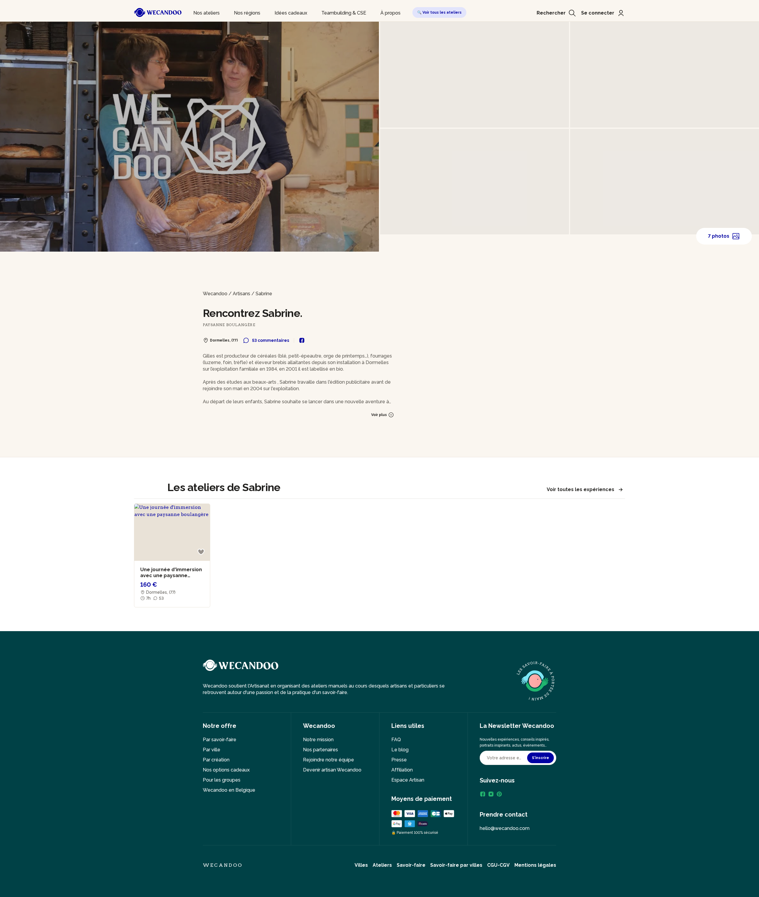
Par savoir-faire (219, 739)
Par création (216, 760)
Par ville (211, 749)
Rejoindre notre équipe (328, 760)
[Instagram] (491, 794)
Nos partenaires (320, 749)
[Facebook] (483, 794)
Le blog (400, 749)
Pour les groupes (221, 780)
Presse (399, 760)
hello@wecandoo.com (505, 828)
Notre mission (318, 739)
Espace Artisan (407, 780)
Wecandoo (215, 293)
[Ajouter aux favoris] (201, 552)
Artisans (241, 293)
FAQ (396, 739)
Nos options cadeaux (226, 770)
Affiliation (402, 770)
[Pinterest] (499, 794)
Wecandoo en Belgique (229, 790)
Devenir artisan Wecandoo (332, 770)
